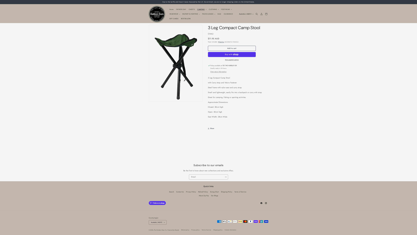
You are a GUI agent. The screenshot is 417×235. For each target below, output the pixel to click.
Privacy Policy (191, 192)
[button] (202, 9)
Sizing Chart (214, 192)
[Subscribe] (225, 177)
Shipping (221, 42)
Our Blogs (214, 196)
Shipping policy (218, 230)
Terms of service (206, 230)
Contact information (230, 230)
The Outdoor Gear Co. (160, 230)
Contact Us (180, 192)
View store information (218, 72)
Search (171, 192)
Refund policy (185, 230)
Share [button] (212, 128)
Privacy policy (195, 230)
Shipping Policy (226, 192)
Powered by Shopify (173, 230)
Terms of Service (240, 192)
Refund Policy (203, 192)
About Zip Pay (204, 196)
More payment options (232, 60)
